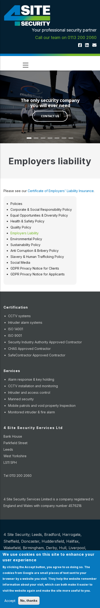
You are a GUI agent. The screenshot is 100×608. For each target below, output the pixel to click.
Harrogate (71, 534)
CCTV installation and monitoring (33, 386)
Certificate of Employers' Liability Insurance (61, 191)
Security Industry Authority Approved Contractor (45, 342)
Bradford (52, 534)
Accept (9, 601)
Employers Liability (24, 233)
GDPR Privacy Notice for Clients (34, 268)
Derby (51, 547)
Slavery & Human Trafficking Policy (37, 257)
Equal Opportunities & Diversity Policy (39, 215)
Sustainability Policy (25, 245)
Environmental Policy (26, 239)
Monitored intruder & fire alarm (31, 412)
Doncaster (30, 541)
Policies (16, 204)
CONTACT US (50, 116)
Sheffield (11, 541)
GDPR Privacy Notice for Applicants (37, 274)
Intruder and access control (29, 392)
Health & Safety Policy (27, 221)
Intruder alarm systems (25, 322)
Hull (62, 547)
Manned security (21, 399)
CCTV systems (19, 316)
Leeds (37, 534)
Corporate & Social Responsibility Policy (41, 209)
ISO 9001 (15, 335)
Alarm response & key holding (31, 379)
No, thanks (28, 600)
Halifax (72, 541)
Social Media (20, 262)
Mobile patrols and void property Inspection (42, 406)
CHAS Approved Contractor (29, 349)
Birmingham (33, 547)
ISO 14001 (15, 329)
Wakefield (11, 547)
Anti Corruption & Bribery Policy (34, 251)
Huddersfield (53, 541)
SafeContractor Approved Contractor (36, 355)
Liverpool (77, 547)
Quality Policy (20, 227)
